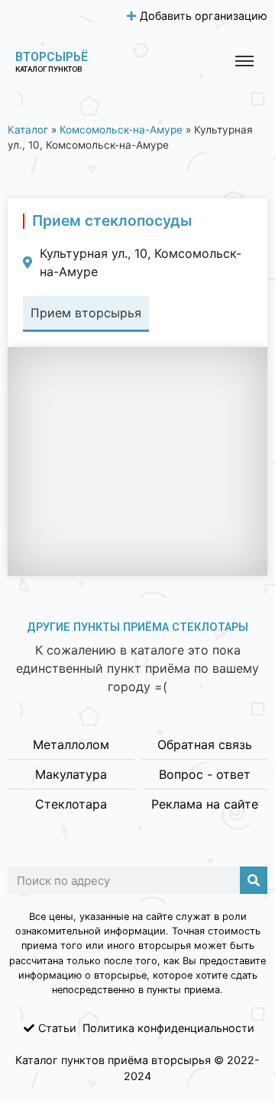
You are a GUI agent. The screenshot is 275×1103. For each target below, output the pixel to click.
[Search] (253, 880)
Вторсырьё (51, 57)
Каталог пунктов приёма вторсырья (113, 1059)
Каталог (28, 130)
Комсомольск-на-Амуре (121, 130)
